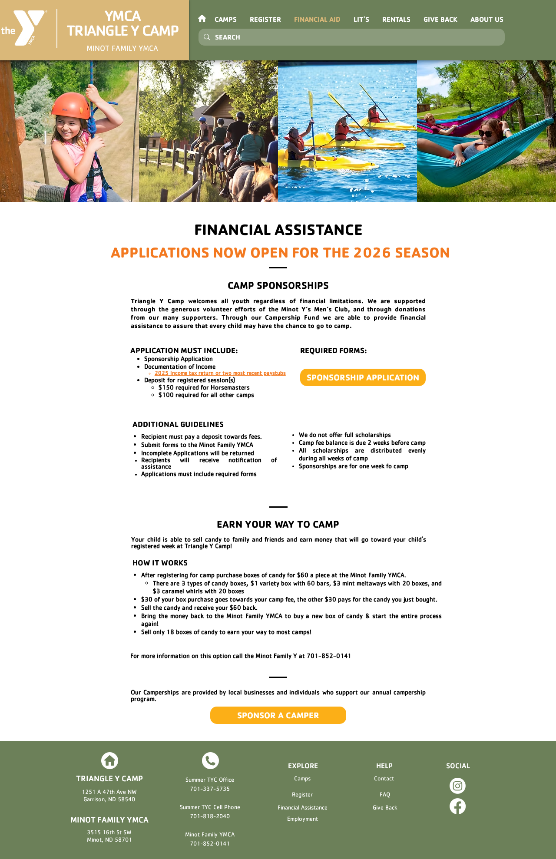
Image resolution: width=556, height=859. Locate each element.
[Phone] (210, 760)
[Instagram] (458, 786)
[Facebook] (458, 806)
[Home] (109, 760)
